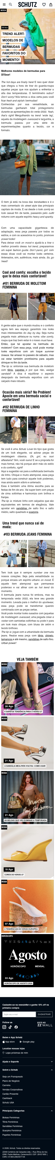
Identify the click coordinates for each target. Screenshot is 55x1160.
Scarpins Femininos (11, 1130)
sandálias (22, 508)
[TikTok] (10, 1027)
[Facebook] (16, 1027)
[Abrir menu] (4, 4)
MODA (3, 74)
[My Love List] (44, 5)
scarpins (33, 512)
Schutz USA (8, 1102)
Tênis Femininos (10, 1122)
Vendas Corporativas (12, 1089)
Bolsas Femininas (10, 1117)
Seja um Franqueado (12, 1076)
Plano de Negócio (11, 1081)
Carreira (6, 1085)
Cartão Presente (10, 1094)
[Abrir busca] (10, 4)
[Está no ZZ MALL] (45, 1025)
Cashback (7, 1098)
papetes (20, 369)
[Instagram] (4, 1027)
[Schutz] (27, 4)
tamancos (7, 639)
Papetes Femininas (11, 1135)
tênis (10, 369)
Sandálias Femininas (12, 1126)
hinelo (49, 635)
